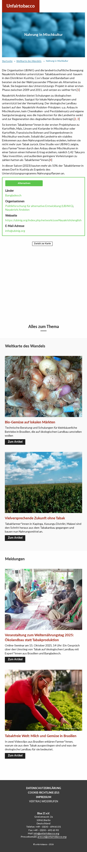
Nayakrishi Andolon (17, 209)
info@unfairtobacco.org (46, 833)
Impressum (43, 797)
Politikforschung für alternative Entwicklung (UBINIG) (39, 206)
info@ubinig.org (15, 230)
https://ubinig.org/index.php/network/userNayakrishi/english (43, 220)
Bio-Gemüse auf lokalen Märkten (30, 422)
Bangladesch (13, 195)
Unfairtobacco (20, 6)
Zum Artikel (15, 441)
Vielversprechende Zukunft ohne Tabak (35, 518)
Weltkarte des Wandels (28, 61)
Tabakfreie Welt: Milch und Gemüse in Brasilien (40, 736)
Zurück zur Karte (42, 243)
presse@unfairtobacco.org (52, 836)
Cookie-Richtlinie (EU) (43, 792)
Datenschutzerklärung (43, 788)
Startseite (7, 61)
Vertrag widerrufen (43, 801)
